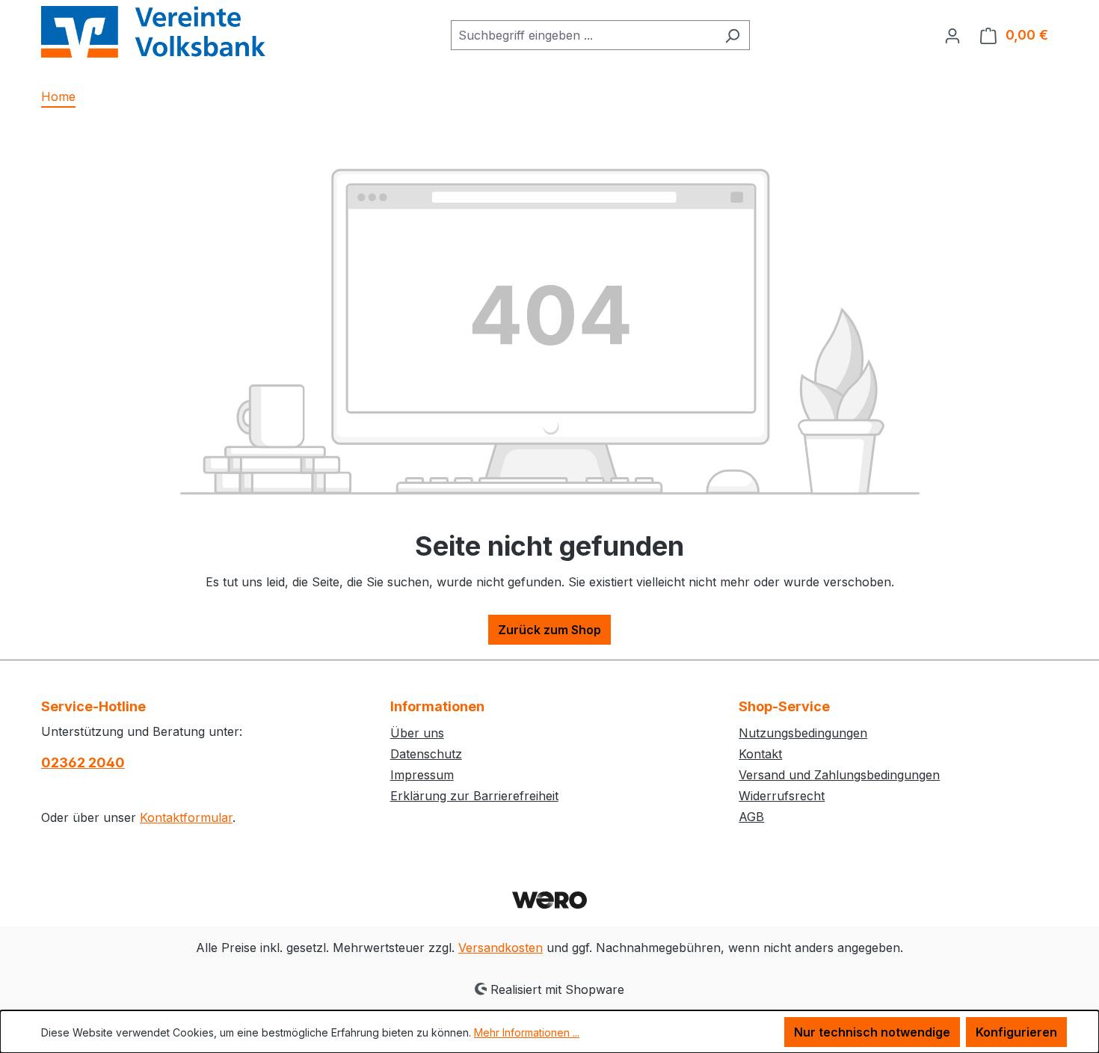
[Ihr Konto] (952, 35)
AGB (751, 816)
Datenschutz (426, 753)
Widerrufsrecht (782, 795)
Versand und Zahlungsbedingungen (839, 774)
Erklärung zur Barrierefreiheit (474, 795)
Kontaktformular (186, 817)
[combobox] (583, 35)
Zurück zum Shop (549, 629)
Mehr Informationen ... (526, 1032)
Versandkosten (500, 947)
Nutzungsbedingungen (803, 732)
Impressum (422, 774)
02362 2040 (83, 762)
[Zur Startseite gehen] (153, 32)
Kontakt (760, 753)
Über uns (417, 732)
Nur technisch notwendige (872, 1032)
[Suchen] (732, 35)
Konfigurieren (1016, 1032)
